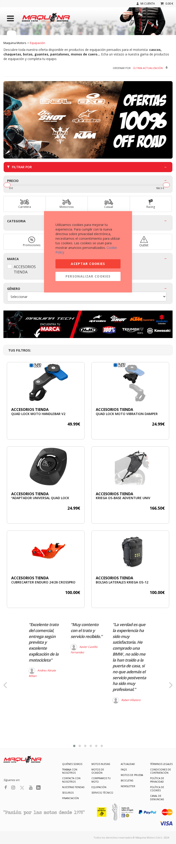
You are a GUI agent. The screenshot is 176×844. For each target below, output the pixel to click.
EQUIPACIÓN (98, 787)
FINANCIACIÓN (70, 798)
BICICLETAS (127, 780)
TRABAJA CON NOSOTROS (69, 771)
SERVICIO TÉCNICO (102, 792)
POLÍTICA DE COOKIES (157, 789)
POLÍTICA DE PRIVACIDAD (157, 780)
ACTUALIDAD (128, 764)
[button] (74, 746)
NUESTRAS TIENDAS (73, 787)
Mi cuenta (147, 3)
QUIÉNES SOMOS (72, 764)
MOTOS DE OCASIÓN (97, 771)
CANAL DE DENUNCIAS (157, 797)
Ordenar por (122, 68)
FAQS (124, 769)
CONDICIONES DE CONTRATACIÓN (160, 771)
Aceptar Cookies (88, 263)
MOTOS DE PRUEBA (132, 775)
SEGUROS (68, 792)
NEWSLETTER (128, 786)
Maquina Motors (14, 43)
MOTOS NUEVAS (100, 764)
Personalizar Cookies (88, 276)
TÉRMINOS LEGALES (161, 764)
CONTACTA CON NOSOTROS (71, 780)
